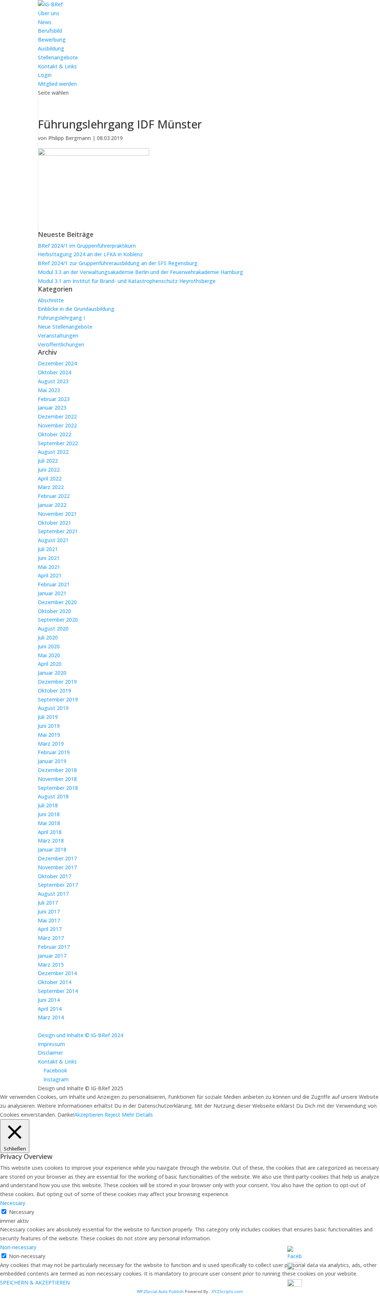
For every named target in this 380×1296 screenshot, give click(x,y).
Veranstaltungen (58, 335)
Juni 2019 (49, 725)
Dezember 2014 (57, 973)
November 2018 (57, 778)
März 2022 (51, 487)
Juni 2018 (49, 814)
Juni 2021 (49, 557)
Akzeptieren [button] (88, 1114)
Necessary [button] (12, 1203)
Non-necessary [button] (18, 1247)
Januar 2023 (52, 407)
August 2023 (53, 381)
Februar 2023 (54, 399)
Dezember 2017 (57, 858)
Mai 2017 (49, 920)
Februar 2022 (54, 495)
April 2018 (50, 832)
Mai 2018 (49, 823)
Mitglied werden (57, 83)
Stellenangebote (58, 57)
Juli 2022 (48, 460)
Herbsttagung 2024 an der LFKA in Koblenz (90, 254)
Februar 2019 (54, 752)
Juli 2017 (48, 902)
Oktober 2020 (54, 611)
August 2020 (53, 628)
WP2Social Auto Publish (160, 1291)
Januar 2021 (52, 593)
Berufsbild (50, 30)
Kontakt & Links (57, 66)
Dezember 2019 (57, 681)
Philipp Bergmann (69, 137)
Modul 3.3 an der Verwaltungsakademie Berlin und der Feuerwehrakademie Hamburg (140, 272)
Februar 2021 (54, 584)
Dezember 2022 (57, 416)
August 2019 (53, 708)
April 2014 (50, 1008)
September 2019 (58, 699)
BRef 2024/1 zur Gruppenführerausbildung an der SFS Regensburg (117, 263)
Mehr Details (137, 1114)
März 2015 (51, 964)
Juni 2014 (49, 999)
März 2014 (51, 1017)
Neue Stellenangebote (65, 326)
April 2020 (50, 663)
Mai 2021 (49, 566)
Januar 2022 (52, 504)
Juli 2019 (48, 716)
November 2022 (57, 425)
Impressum (51, 1044)
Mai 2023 (49, 390)
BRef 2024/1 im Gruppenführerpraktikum (87, 245)
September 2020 (58, 619)
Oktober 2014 (54, 982)
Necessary (21, 1211)
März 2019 (51, 743)
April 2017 (50, 928)
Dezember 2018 (57, 770)
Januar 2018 (52, 849)
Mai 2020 (49, 655)
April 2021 (50, 575)
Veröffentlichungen (61, 344)
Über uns (48, 13)
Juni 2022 (49, 469)
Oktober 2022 (54, 434)
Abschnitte (51, 300)
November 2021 (57, 513)
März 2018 (51, 840)
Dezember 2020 (57, 602)
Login (45, 74)
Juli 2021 (48, 549)
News (45, 22)
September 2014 (58, 990)
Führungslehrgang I (61, 317)
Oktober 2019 (54, 690)
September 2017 (58, 884)
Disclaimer (50, 1052)
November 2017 (57, 867)
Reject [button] (112, 1114)
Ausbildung (51, 48)
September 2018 (58, 787)
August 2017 (53, 893)
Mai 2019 (49, 734)
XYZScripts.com (227, 1291)
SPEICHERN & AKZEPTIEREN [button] (35, 1282)
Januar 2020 (52, 672)
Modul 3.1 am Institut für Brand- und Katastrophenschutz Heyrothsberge (127, 280)
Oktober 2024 (54, 372)
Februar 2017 (54, 946)
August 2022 (53, 451)
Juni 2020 (49, 646)
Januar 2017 (52, 955)
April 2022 (50, 478)
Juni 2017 (49, 911)
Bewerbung (52, 39)
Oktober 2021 (54, 522)
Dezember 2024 (57, 363)
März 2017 (51, 937)
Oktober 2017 (54, 876)
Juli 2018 (48, 805)
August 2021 (53, 540)
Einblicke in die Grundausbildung (76, 308)
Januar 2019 (52, 761)
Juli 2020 (48, 637)
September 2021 (58, 531)
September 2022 (58, 443)
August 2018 (53, 796)
